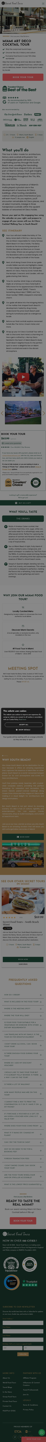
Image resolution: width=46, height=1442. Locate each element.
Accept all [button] (23, 724)
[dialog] (23, 721)
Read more (22, 719)
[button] (23, 729)
